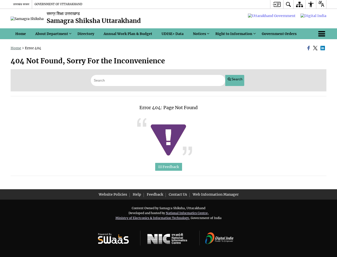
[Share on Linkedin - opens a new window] (323, 48)
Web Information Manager (216, 194)
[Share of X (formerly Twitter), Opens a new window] (316, 48)
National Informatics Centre (187, 213)
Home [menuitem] (20, 34)
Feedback (170, 167)
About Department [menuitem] (51, 34)
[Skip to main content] (276, 4)
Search (237, 79)
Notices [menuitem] (199, 34)
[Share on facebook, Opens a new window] (309, 48)
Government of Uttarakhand (58, 4)
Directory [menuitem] (85, 34)
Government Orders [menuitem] (279, 34)
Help (137, 194)
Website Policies (113, 194)
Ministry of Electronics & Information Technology (152, 218)
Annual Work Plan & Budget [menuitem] (128, 34)
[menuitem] (288, 4)
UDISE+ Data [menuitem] (173, 34)
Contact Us (178, 194)
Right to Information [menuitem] (233, 34)
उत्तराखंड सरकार (21, 4)
